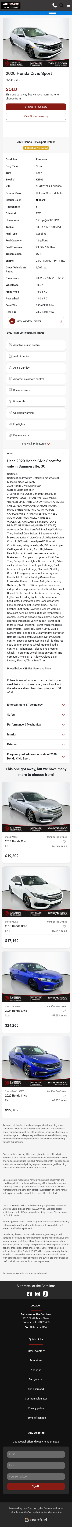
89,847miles (59, 930)
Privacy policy (36, 1408)
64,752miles (59, 1100)
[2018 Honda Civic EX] (36, 807)
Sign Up (36, 1486)
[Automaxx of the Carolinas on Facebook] (28, 1294)
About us (36, 1370)
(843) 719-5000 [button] (38, 1326)
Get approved (36, 1389)
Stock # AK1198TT (14, 1091)
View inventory (36, 1350)
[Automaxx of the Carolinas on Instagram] (36, 1294)
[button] (54, 5)
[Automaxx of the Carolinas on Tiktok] (44, 1294)
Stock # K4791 (12, 921)
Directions (36, 1360)
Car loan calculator (36, 1398)
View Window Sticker (28, 321)
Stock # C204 (11, 837)
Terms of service (36, 1417)
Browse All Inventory (36, 106)
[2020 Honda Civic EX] (36, 1061)
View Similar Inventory (36, 116)
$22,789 (12, 1110)
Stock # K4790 (12, 1006)
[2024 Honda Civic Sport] (36, 976)
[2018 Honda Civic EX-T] (36, 892)
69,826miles (59, 846)
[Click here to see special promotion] (36, 12)
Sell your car (36, 1379)
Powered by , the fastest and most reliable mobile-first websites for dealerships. (36, 1510)
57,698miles (59, 1015)
